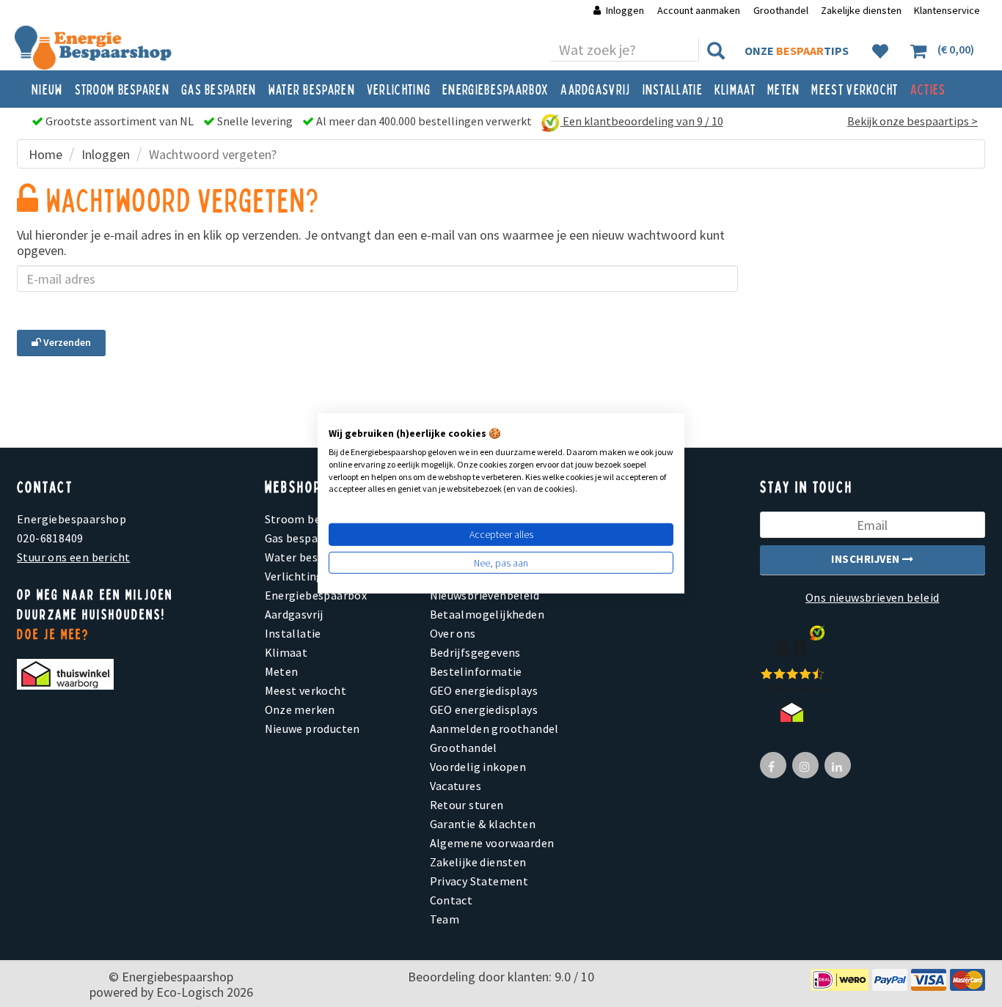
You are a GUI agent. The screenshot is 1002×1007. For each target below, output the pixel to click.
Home (45, 154)
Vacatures (456, 785)
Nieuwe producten (312, 728)
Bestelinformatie (476, 671)
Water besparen (311, 88)
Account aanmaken (699, 10)
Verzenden (66, 342)
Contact (451, 900)
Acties (928, 88)
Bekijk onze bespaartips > (912, 121)
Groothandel (780, 10)
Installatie (673, 88)
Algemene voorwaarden (492, 843)
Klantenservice (947, 10)
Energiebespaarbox (495, 88)
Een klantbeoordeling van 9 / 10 (641, 121)
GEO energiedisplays (484, 690)
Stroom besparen (122, 88)
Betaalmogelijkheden (487, 614)
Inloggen (625, 10)
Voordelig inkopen (478, 766)
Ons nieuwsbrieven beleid (872, 597)
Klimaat (735, 88)
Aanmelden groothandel (494, 728)
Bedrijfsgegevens (475, 652)
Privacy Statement (479, 881)
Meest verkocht (854, 88)
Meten (783, 88)
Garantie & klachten (483, 823)
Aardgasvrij (595, 88)
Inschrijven (866, 559)
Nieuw (47, 88)
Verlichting (399, 88)
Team (445, 919)
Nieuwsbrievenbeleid (485, 595)
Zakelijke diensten (861, 10)
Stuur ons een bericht (73, 557)
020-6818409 (50, 538)
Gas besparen (219, 88)
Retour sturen (467, 804)
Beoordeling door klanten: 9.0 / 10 (501, 976)
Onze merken (300, 709)
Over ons (453, 633)
